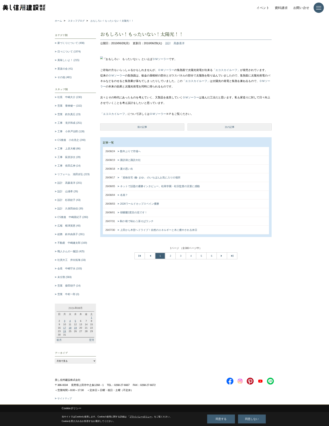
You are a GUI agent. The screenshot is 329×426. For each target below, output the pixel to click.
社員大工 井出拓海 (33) (71, 259)
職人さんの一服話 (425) (70, 251)
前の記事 (142, 127)
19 (75, 327)
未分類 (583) (64, 277)
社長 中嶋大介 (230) (69, 97)
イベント (262, 7)
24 (64, 331)
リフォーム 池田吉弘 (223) (73, 174)
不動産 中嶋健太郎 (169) (72, 242)
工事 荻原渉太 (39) (69, 157)
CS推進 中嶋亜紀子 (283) (72, 217)
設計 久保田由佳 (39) (70, 208)
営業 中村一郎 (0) (68, 294)
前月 (59, 339)
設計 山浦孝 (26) (67, 191)
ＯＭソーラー (160, 59)
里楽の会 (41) (65, 68)
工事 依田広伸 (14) (69, 165)
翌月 (91, 339)
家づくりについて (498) (70, 42)
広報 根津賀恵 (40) (69, 225)
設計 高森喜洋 (175, 43)
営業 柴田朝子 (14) (69, 285)
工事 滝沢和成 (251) (69, 122)
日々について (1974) (69, 51)
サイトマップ (64, 398)
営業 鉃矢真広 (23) (69, 114)
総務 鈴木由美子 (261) (70, 234)
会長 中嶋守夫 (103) (69, 268)
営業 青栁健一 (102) (69, 105)
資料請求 (281, 7)
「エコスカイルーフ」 (226, 70)
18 (70, 327)
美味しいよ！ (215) (68, 60)
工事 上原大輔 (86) (69, 148)
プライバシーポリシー (141, 416)
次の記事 (229, 127)
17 (64, 327)
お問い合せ (301, 7)
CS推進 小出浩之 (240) (71, 139)
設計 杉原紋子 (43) (69, 199)
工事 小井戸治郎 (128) (70, 131)
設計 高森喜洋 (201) (69, 182)
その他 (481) (64, 77)
